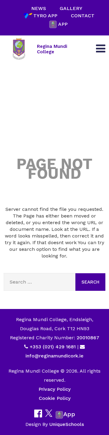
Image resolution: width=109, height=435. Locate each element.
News (38, 8)
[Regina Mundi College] (19, 49)
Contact (82, 15)
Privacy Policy (54, 389)
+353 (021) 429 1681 (53, 347)
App (63, 24)
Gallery (71, 8)
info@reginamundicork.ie (54, 356)
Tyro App (45, 15)
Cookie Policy (55, 398)
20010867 (87, 337)
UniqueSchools (66, 424)
